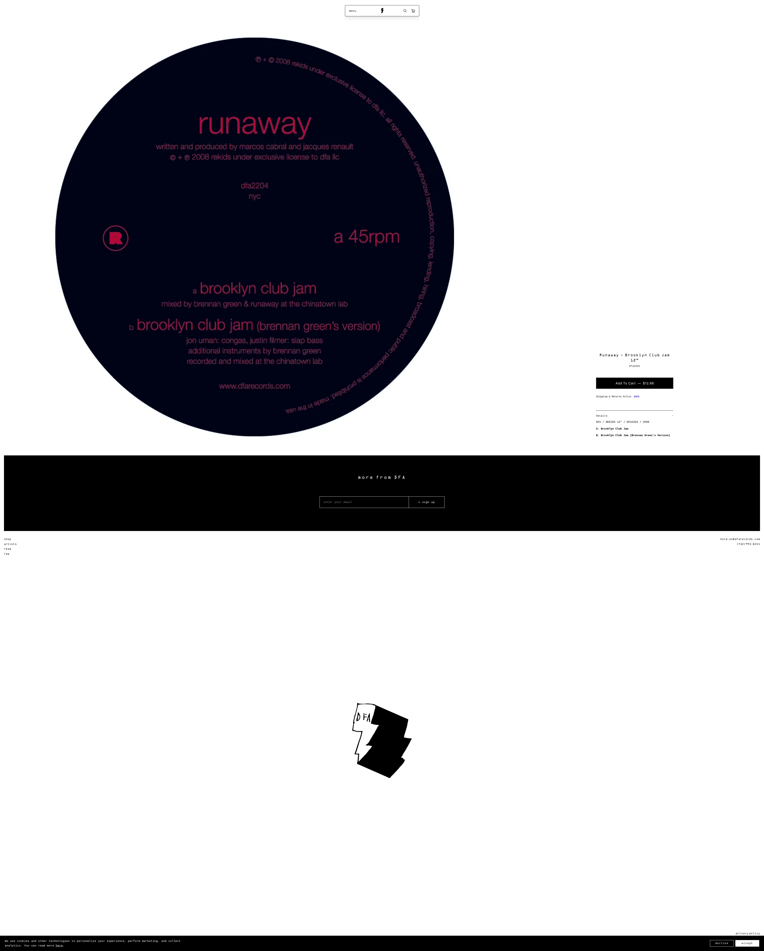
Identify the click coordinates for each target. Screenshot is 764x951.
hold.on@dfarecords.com (740, 538)
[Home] (382, 10)
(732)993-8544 (748, 543)
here (59, 945)
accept (747, 943)
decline (722, 943)
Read (7, 548)
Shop (7, 538)
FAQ (6, 553)
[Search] (405, 11)
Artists (10, 543)
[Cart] (413, 11)
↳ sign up (427, 502)
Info (636, 396)
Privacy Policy (748, 933)
